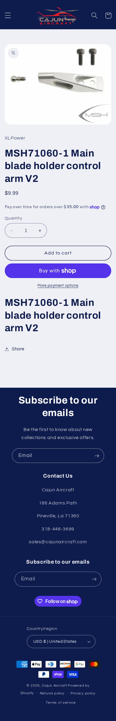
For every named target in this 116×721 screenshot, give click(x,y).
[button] (8, 15)
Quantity (13, 218)
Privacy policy (82, 693)
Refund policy (52, 693)
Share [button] (18, 349)
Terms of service (61, 702)
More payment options (58, 286)
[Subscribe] (97, 455)
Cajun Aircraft (54, 685)
